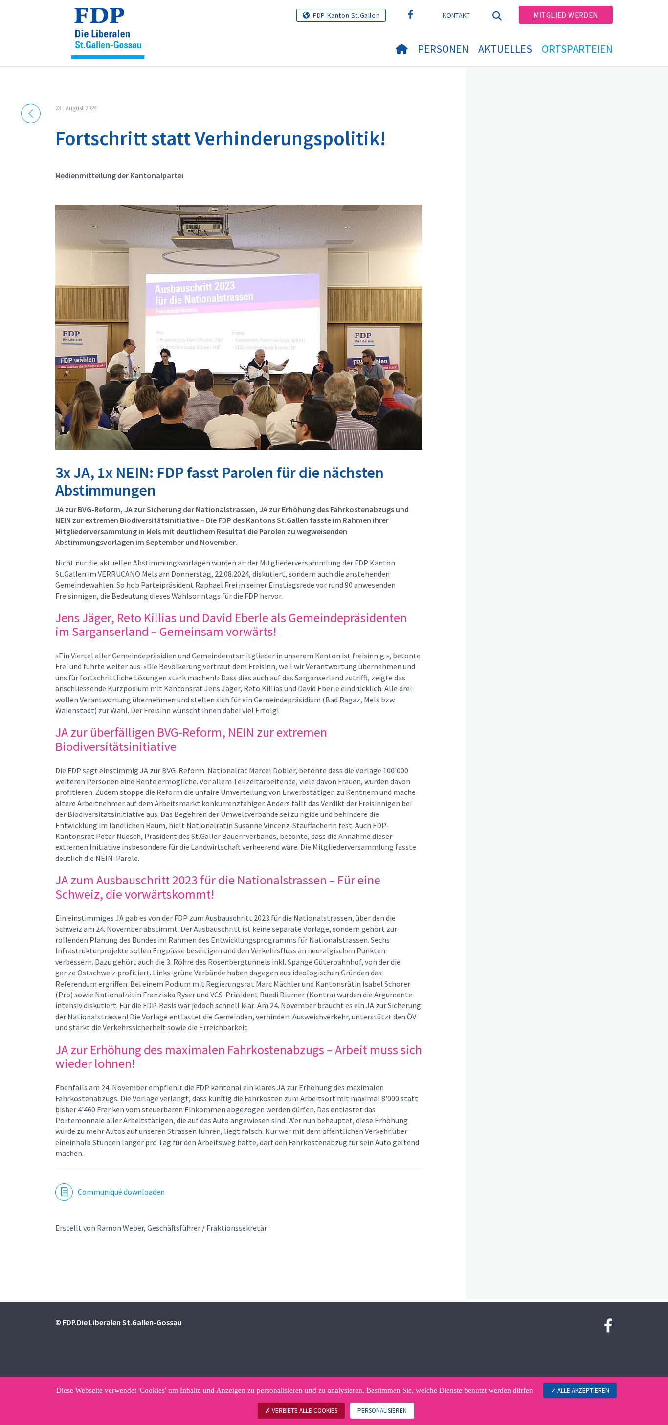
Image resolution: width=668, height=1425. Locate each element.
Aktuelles (505, 49)
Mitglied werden (566, 15)
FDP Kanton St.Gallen (346, 15)
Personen (443, 49)
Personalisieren (382, 1410)
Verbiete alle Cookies (303, 1410)
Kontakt (456, 15)
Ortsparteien (577, 49)
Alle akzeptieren (582, 1390)
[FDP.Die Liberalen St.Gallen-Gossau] (111, 20)
